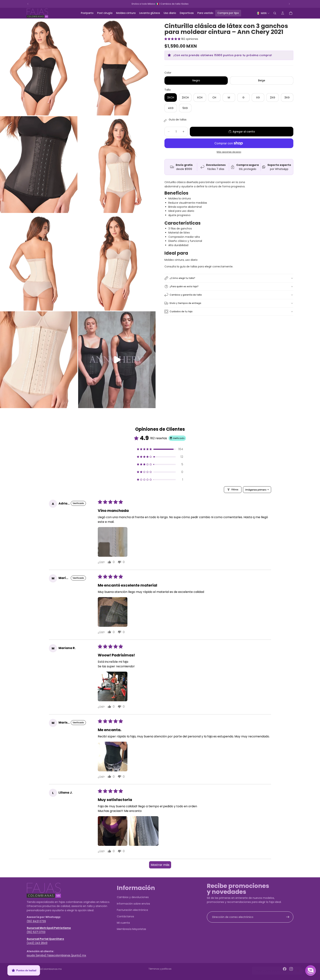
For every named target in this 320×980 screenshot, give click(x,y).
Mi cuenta (123, 922)
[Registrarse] (288, 917)
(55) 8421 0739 (36, 921)
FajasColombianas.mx (48, 969)
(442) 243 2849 (37, 943)
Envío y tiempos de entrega (185, 303)
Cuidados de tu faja (181, 311)
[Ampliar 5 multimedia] (38, 262)
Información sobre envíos (133, 903)
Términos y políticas (160, 968)
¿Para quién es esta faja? (184, 286)
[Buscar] (275, 13)
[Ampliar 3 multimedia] (38, 164)
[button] (172, 39)
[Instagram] (291, 969)
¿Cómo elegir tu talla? (182, 278)
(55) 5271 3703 (36, 932)
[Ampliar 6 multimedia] (117, 262)
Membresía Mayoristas (131, 929)
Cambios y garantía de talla (186, 294)
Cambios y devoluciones (133, 897)
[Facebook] (284, 969)
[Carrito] (291, 13)
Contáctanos (125, 916)
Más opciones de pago (229, 151)
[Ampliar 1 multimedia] (38, 67)
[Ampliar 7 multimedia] (38, 359)
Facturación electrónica (132, 910)
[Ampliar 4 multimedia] (117, 164)
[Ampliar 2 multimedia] (117, 67)
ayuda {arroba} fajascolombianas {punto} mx (56, 955)
